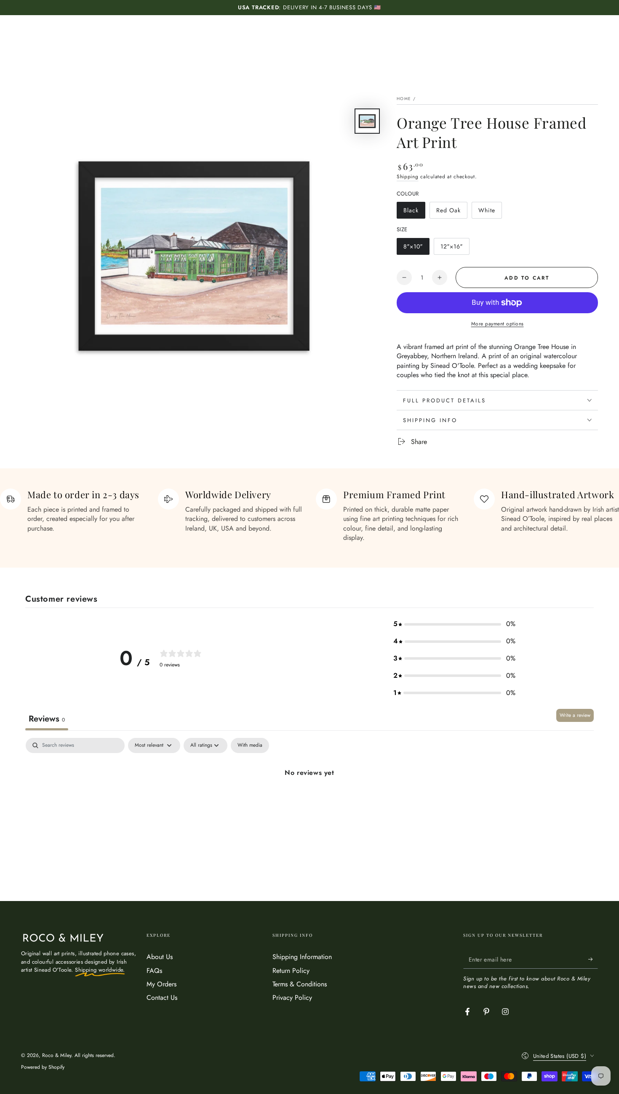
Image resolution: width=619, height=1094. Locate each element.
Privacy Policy (292, 997)
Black (414, 212)
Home (404, 98)
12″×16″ (455, 248)
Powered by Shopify (42, 1067)
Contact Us (162, 997)
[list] (309, 515)
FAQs (154, 970)
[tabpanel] (309, 801)
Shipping (408, 176)
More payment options (497, 324)
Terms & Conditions (299, 984)
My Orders (161, 984)
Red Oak (451, 212)
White (490, 212)
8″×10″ (416, 248)
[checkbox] (250, 745)
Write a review (575, 715)
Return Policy (291, 970)
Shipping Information (302, 957)
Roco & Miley (56, 1055)
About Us (160, 957)
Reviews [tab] (47, 719)
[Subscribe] (593, 959)
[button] (454, 624)
